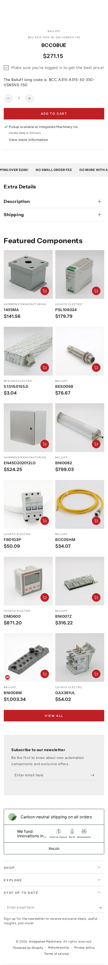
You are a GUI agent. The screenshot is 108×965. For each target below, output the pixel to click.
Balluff (54, 31)
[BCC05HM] (79, 504)
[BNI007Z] (79, 581)
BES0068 (64, 386)
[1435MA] (28, 274)
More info (54, 848)
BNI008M (13, 692)
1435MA (11, 309)
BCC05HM (65, 539)
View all (54, 716)
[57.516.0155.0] (28, 351)
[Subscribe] (93, 775)
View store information (28, 140)
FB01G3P (12, 539)
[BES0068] (79, 351)
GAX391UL (65, 692)
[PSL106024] (79, 274)
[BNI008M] (28, 657)
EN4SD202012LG (20, 463)
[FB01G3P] (28, 504)
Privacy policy (84, 947)
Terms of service (56, 954)
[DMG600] (28, 581)
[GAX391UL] (79, 657)
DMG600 (12, 616)
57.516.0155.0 (16, 386)
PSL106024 (66, 309)
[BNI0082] (79, 427)
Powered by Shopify (28, 948)
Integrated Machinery (45, 941)
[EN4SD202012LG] (28, 427)
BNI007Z (63, 616)
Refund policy (58, 947)
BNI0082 (63, 463)
